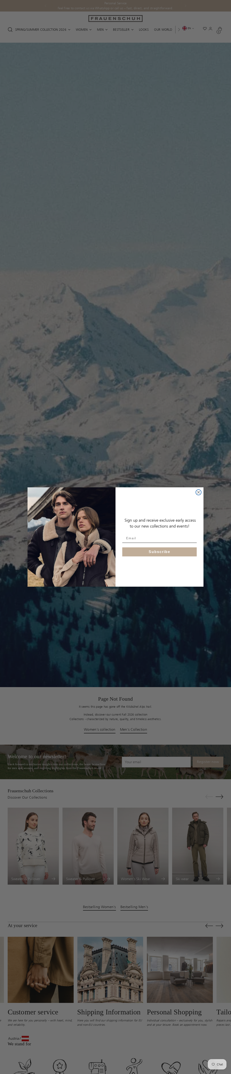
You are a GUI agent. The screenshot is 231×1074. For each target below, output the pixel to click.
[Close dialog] (198, 492)
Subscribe (159, 552)
